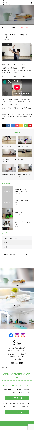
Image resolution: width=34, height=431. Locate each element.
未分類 (5, 247)
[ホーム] (2, 27)
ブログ (5, 242)
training (7, 44)
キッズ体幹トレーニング (11, 238)
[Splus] (6, 2)
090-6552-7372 (17, 363)
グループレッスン (17, 412)
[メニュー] (31, 2)
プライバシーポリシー (7, 367)
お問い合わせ (17, 398)
